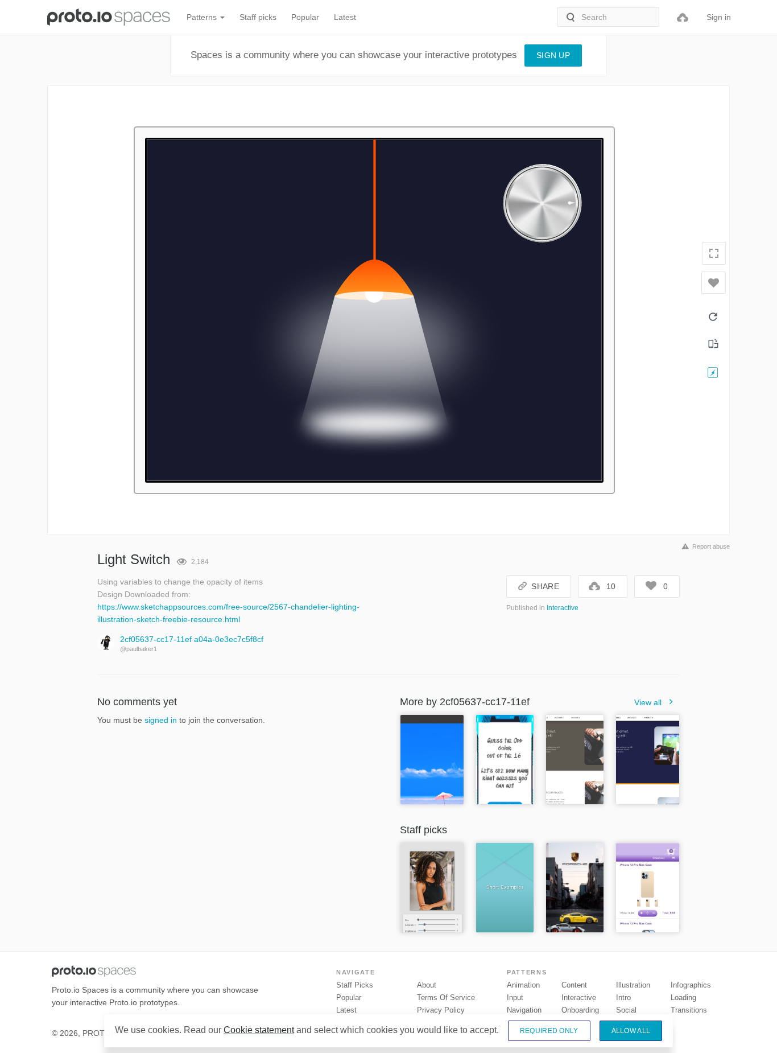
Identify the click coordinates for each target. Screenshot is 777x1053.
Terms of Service (446, 997)
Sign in (718, 17)
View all (648, 702)
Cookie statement (259, 1030)
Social (626, 1010)
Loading (683, 997)
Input (515, 997)
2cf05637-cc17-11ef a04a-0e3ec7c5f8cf (191, 639)
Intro (623, 997)
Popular (305, 17)
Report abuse (711, 546)
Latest (345, 17)
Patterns (203, 17)
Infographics (691, 985)
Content (574, 985)
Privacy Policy (441, 1010)
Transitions (689, 1010)
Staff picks (257, 17)
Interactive (562, 608)
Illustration (633, 985)
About (426, 985)
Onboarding (580, 1010)
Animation (523, 985)
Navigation (524, 1010)
